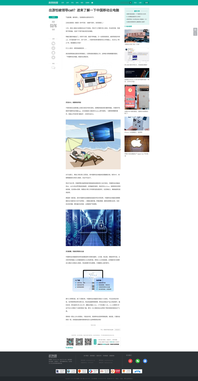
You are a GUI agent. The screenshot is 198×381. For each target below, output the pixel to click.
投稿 (146, 2)
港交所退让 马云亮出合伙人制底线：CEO (137, 19)
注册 (140, 2)
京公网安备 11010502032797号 (98, 378)
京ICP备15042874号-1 (85, 378)
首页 (62, 2)
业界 (67, 2)
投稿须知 (111, 355)
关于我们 (86, 355)
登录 (135, 2)
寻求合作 (117, 329)
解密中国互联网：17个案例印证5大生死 (136, 14)
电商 (82, 2)
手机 (72, 2)
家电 (77, 2)
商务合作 (99, 355)
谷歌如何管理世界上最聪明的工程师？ (136, 21)
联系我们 (92, 355)
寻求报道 (105, 355)
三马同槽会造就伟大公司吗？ (134, 16)
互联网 (87, 2)
